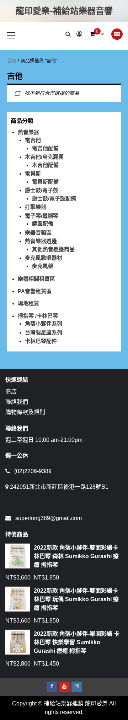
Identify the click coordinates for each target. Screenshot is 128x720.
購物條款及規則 (25, 412)
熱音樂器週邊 (41, 241)
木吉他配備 (45, 165)
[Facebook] (52, 687)
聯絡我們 (16, 402)
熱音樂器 (28, 132)
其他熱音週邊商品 (53, 249)
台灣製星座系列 (43, 332)
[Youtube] (64, 687)
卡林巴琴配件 (41, 341)
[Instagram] (76, 687)
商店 (11, 391)
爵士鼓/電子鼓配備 (54, 198)
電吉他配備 (45, 148)
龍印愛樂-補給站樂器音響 (64, 11)
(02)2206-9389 (33, 471)
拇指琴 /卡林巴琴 (38, 316)
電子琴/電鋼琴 (41, 216)
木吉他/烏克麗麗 (44, 157)
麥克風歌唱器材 (43, 258)
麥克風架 (42, 266)
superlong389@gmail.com (48, 518)
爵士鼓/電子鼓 (41, 190)
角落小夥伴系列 (43, 324)
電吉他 (33, 140)
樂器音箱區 (38, 232)
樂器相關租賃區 (36, 279)
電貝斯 (33, 173)
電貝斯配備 (45, 182)
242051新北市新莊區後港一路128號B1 (59, 487)
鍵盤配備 (42, 224)
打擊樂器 (35, 207)
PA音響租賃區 (35, 291)
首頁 (11, 60)
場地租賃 (28, 303)
